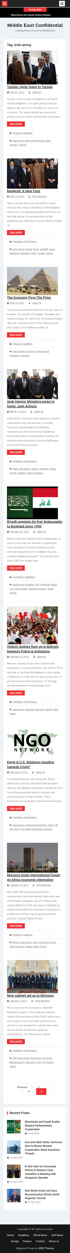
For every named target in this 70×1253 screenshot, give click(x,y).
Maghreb (14, 253)
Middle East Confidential (35, 25)
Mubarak (25, 253)
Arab (15, 469)
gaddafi (44, 249)
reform (48, 709)
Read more (16, 124)
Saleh (33, 253)
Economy (30, 351)
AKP (14, 1058)
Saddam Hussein (37, 588)
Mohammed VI (17, 1062)
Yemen (49, 253)
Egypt (36, 249)
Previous (22, 1087)
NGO (16, 829)
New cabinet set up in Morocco (30, 995)
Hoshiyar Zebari (48, 584)
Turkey (13, 1066)
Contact (40, 1241)
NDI (11, 829)
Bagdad (29, 584)
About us (54, 1241)
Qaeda (13, 473)
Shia (56, 709)
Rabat (28, 946)
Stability (22, 473)
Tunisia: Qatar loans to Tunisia (29, 87)
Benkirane (36, 1058)
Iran (12, 588)
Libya (52, 249)
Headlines (27, 133)
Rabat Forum (40, 946)
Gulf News (18, 577)
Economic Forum (47, 942)
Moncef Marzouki (34, 140)
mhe (12, 946)
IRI (56, 825)
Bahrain (29, 709)
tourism (14, 144)
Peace (52, 469)
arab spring (18, 140)
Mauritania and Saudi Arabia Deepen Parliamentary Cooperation (42, 1125)
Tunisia (22, 144)
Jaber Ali (36, 92)
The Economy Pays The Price (29, 297)
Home (10, 1235)
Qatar (48, 140)
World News (30, 241)
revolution (15, 355)
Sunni (12, 713)
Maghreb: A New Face (23, 191)
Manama (39, 709)
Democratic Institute (36, 825)
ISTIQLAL (47, 1058)
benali (28, 249)
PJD (38, 1062)
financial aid (42, 351)
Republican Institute (41, 829)
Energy (15, 1241)
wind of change (35, 473)
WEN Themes (46, 1248)
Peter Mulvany (39, 196)
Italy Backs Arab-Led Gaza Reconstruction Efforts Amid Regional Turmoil (42, 1194)
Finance (17, 133)
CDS (35, 942)
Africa (15, 942)
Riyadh (23, 588)
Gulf (37, 584)
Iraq (17, 588)
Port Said (25, 829)
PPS (43, 1062)
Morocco (19, 946)
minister (44, 469)
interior (35, 469)
